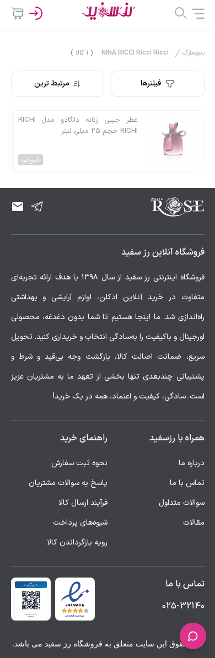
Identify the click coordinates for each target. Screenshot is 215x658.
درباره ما (192, 463)
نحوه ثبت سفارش (79, 463)
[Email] (17, 206)
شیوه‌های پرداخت (80, 522)
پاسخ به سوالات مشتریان (68, 483)
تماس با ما (187, 483)
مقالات (194, 522)
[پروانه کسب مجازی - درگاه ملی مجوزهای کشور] (31, 599)
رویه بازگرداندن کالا (77, 542)
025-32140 (183, 606)
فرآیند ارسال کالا (83, 503)
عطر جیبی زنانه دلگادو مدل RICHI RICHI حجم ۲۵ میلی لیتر (78, 126)
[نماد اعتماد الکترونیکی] (75, 599)
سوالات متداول (182, 503)
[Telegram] (37, 206)
